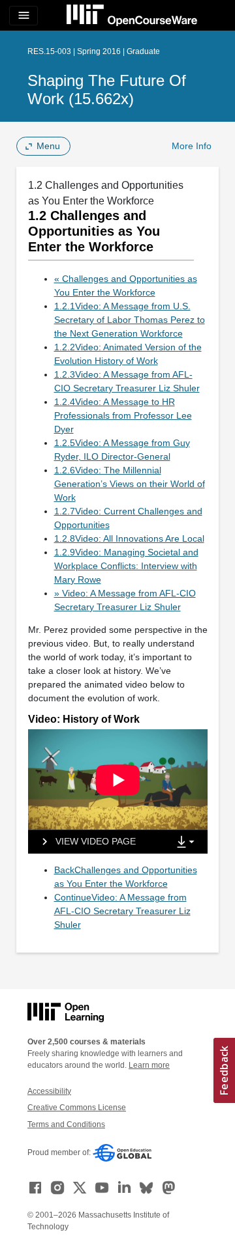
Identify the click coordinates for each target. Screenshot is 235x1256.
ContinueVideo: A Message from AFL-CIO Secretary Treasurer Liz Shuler (122, 911)
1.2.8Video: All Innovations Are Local (129, 538)
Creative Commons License (76, 1107)
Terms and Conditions (66, 1124)
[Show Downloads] (188, 842)
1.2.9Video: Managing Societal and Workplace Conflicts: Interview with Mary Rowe (126, 566)
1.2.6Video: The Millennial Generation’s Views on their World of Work (129, 484)
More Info (192, 146)
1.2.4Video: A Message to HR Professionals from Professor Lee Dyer (123, 415)
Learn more (149, 1065)
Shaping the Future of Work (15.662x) (106, 89)
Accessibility (49, 1091)
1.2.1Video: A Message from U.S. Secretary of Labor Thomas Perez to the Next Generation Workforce (129, 320)
